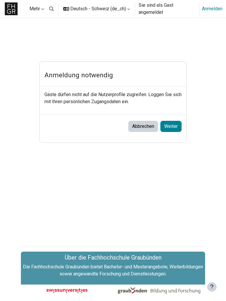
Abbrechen (143, 126)
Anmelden (212, 8)
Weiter (171, 126)
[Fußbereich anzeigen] (212, 287)
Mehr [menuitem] (34, 8)
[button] (51, 9)
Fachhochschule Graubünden (60, 267)
